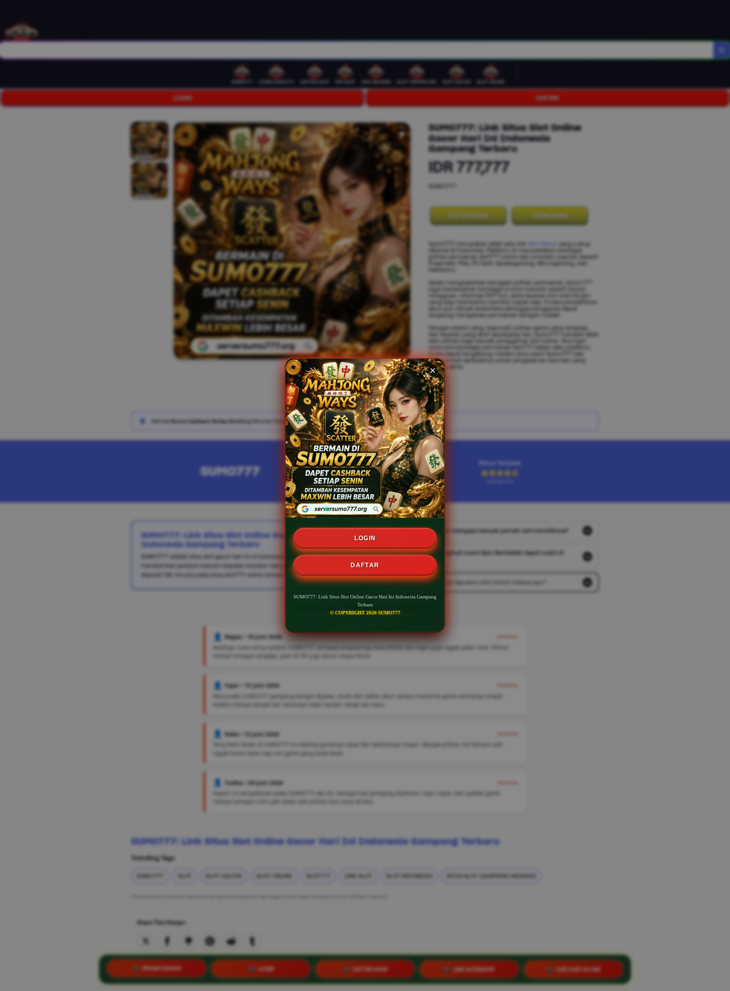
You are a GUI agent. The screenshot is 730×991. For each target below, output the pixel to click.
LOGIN (365, 538)
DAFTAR (365, 565)
